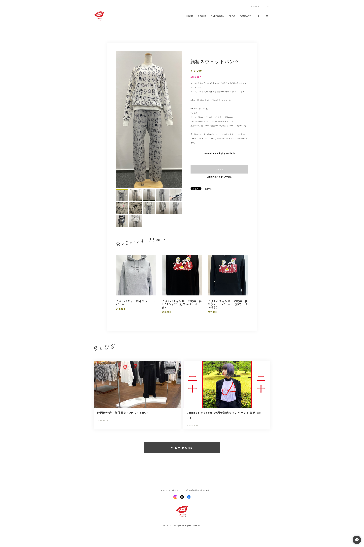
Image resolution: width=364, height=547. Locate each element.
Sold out (219, 169)
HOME (190, 16)
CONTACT (245, 16)
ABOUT (202, 16)
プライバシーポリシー (170, 452)
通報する (208, 189)
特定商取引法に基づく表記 (198, 452)
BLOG (232, 16)
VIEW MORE (182, 410)
